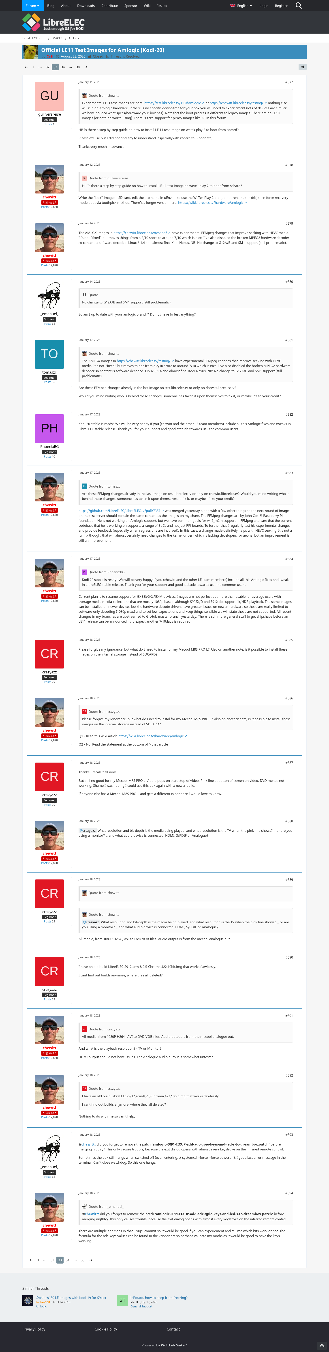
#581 (289, 340)
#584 (289, 559)
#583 (289, 473)
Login (264, 5)
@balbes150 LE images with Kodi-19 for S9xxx (71, 1297)
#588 (289, 821)
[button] (241, 5)
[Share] (303, 67)
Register (281, 5)
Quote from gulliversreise (108, 178)
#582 (289, 414)
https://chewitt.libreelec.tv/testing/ (236, 103)
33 (55, 67)
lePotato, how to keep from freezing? (159, 1297)
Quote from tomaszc (104, 486)
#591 (289, 1015)
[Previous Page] (26, 67)
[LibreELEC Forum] (164, 22)
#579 (289, 223)
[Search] (299, 5)
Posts (48, 124)
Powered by (164, 1345)
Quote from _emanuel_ (106, 1206)
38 (78, 67)
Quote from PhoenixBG (106, 572)
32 (47, 67)
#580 (289, 281)
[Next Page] (86, 67)
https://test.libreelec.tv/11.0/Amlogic (172, 103)
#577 (289, 82)
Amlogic (41, 1306)
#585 (289, 640)
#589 (289, 879)
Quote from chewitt (103, 95)
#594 (289, 1193)
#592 (289, 1075)
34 (63, 67)
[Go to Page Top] (322, 1346)
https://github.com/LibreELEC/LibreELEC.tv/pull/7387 (119, 510)
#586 (289, 698)
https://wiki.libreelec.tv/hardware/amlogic (210, 202)
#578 (289, 165)
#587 (289, 762)
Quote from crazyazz (104, 711)
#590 (289, 957)
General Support (141, 1306)
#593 (289, 1134)
